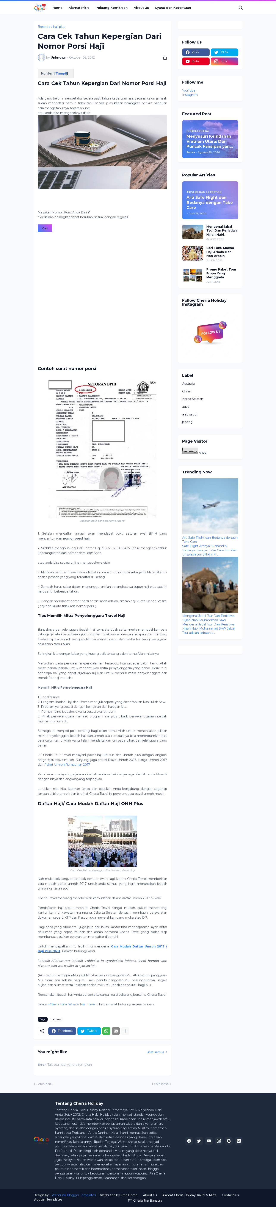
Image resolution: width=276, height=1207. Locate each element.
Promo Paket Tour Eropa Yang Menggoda (221, 273)
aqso (185, 407)
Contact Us (230, 1195)
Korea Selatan (192, 399)
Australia (188, 384)
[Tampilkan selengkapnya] (125, 1031)
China (186, 391)
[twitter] (199, 1141)
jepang (187, 422)
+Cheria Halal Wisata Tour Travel (72, 1004)
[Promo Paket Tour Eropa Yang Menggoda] (192, 275)
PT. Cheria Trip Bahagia (145, 1200)
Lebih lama (160, 1084)
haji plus (59, 26)
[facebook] (189, 1141)
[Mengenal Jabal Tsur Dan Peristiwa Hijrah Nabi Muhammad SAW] (192, 232)
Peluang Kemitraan (112, 8)
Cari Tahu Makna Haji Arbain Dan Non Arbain (220, 252)
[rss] (239, 1141)
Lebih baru (44, 1084)
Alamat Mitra (79, 8)
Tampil (61, 73)
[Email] (116, 1031)
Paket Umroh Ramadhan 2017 (67, 765)
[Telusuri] (239, 7)
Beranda (44, 26)
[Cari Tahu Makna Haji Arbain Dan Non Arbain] (192, 253)
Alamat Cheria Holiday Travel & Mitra (189, 1195)
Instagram (190, 95)
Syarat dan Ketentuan (173, 8)
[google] (229, 1141)
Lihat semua (155, 1052)
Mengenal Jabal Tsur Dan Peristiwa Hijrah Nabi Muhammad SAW (221, 230)
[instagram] (219, 1141)
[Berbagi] (163, 57)
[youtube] (209, 1141)
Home (57, 8)
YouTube (188, 90)
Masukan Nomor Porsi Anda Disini (64, 212)
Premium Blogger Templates (74, 1195)
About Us (141, 8)
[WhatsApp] (106, 1031)
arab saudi (189, 414)
